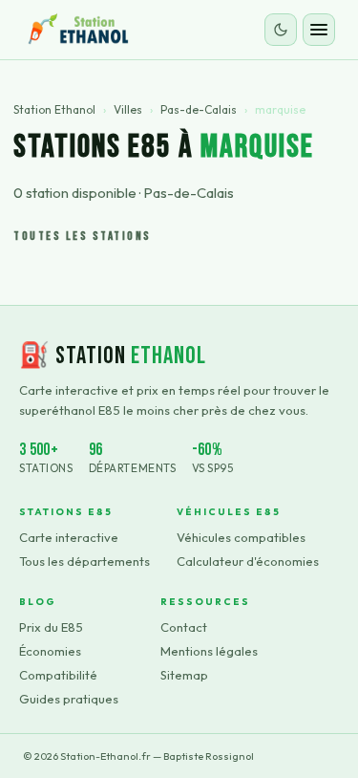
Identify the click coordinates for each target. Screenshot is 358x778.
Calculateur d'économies (248, 561)
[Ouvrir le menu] (319, 29)
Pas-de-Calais (198, 109)
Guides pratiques (68, 698)
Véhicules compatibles (241, 537)
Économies (50, 651)
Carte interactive (68, 537)
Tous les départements (84, 561)
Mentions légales (209, 651)
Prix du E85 (51, 627)
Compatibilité (58, 674)
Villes (128, 109)
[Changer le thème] (280, 29)
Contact (183, 627)
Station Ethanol (54, 109)
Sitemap (184, 674)
